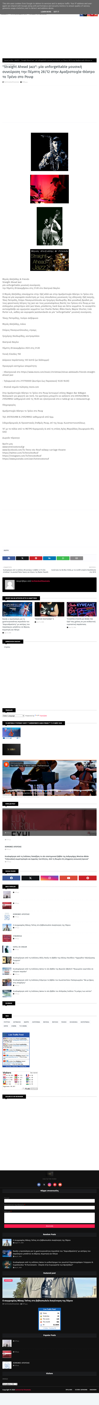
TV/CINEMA (23, 1026)
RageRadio (93, 1390)
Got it (56, 12)
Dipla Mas (69, 1390)
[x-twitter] (30, 878)
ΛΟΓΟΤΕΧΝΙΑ (36, 1022)
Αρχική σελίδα (8, 60)
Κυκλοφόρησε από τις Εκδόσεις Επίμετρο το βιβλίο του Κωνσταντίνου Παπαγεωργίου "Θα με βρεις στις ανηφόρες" (53, 981)
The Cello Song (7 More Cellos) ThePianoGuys (26, 797)
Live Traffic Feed (16, 1035)
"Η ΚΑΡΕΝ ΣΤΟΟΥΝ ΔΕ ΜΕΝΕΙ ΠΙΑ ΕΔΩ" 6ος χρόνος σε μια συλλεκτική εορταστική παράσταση (81, 621)
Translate (43, 716)
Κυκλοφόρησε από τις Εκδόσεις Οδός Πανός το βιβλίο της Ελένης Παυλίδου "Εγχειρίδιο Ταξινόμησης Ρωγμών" (54, 959)
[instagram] (49, 878)
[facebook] (11, 878)
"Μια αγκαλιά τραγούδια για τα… (16, 1050)
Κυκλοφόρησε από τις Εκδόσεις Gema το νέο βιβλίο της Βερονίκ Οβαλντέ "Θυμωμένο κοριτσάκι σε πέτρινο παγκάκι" (53, 970)
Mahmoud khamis (7, 797)
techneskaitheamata (11, 82)
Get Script (8, 1066)
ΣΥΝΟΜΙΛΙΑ (17, 936)
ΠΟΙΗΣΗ (63, 1022)
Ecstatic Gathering (81, 1390)
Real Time (15, 1066)
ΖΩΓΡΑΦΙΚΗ (17, 1022)
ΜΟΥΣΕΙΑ (46, 1022)
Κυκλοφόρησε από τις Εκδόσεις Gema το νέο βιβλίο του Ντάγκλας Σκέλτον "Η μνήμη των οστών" (52, 991)
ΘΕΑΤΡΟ (16, 60)
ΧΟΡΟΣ (6, 1026)
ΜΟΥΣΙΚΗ (55, 1022)
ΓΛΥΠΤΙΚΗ (7, 1022)
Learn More (46, 12)
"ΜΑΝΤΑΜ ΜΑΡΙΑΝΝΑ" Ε (44, 619)
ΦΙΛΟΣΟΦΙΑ (73, 1022)
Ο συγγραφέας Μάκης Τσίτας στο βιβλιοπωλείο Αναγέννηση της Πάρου (42, 925)
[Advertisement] (49, 37)
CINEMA (13, 1026)
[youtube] (69, 878)
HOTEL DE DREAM (20, 947)
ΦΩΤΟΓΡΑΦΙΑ (85, 1022)
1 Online (45, 1328)
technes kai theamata (23, 1390)
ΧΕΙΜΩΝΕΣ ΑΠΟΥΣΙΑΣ (13, 847)
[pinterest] (88, 878)
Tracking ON (22, 1066)
